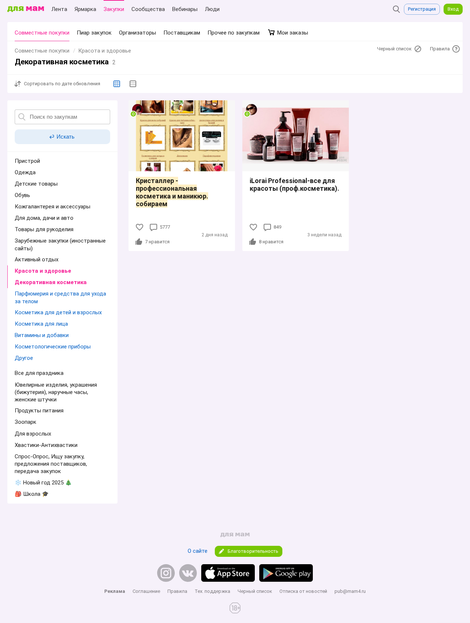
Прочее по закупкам (233, 32)
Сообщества (148, 9)
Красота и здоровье (104, 50)
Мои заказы (292, 32)
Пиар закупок (94, 32)
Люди (212, 9)
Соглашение (146, 591)
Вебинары (185, 9)
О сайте (197, 551)
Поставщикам (181, 32)
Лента (59, 9)
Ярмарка (85, 9)
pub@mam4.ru (350, 591)
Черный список (255, 591)
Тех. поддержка (212, 591)
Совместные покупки (42, 32)
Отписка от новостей (303, 591)
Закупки (114, 9)
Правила (177, 591)
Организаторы (137, 32)
